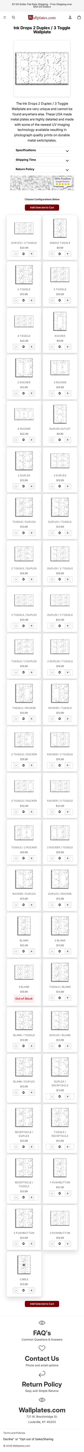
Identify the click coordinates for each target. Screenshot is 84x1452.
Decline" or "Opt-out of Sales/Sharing (28, 1439)
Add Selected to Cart (42, 207)
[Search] (13, 17)
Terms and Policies (14, 1432)
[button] (24, 228)
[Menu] (4, 17)
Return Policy (25, 169)
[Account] (70, 17)
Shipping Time (26, 159)
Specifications (26, 150)
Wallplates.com (21, 1445)
